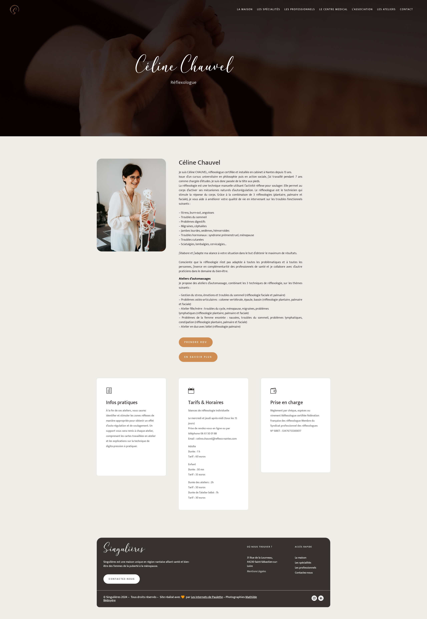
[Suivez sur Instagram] (314, 598)
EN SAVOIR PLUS (198, 357)
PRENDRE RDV (195, 342)
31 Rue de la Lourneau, (260, 558)
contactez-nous (122, 579)
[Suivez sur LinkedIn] (321, 598)
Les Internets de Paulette (207, 597)
